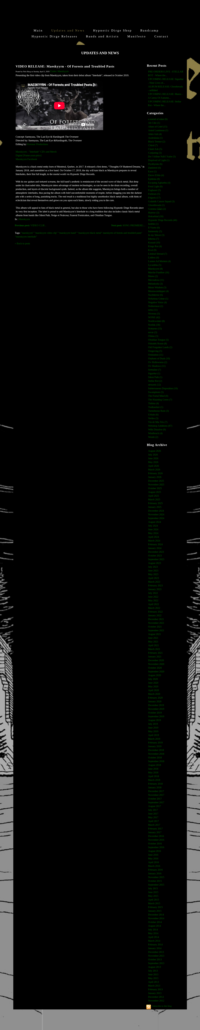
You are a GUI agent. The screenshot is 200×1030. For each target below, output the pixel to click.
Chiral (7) (153, 145)
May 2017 (153, 817)
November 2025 (156, 484)
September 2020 (156, 671)
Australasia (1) (155, 138)
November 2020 (156, 664)
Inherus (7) (153, 238)
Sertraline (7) (154, 369)
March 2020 (154, 694)
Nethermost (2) (155, 306)
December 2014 (156, 914)
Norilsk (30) (154, 324)
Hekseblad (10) (155, 216)
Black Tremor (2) (156, 141)
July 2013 (153, 970)
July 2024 (153, 525)
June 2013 (153, 974)
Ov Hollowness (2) (157, 362)
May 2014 (153, 933)
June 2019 (153, 727)
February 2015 (155, 907)
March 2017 (154, 825)
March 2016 (154, 866)
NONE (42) (154, 317)
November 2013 (156, 955)
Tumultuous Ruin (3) (158, 411)
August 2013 (154, 967)
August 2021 (154, 634)
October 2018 (155, 757)
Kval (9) (152, 250)
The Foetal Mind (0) (158, 396)
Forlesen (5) (154, 194)
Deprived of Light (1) (158, 160)
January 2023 (154, 589)
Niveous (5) (154, 313)
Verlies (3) (153, 418)
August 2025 (154, 492)
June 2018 (153, 768)
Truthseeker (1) (155, 407)
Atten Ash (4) (155, 134)
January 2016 (154, 873)
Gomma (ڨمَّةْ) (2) (157, 209)
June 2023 (153, 570)
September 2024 (156, 518)
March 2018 (154, 780)
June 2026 (153, 458)
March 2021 (154, 649)
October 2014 (155, 922)
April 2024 (153, 537)
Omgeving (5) (155, 351)
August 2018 (154, 765)
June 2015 (153, 892)
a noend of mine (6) (158, 119)
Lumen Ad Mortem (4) (159, 261)
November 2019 (156, 709)
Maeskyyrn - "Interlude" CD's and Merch (36, 151)
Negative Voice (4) (157, 302)
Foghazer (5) (154, 190)
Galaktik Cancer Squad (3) (161, 201)
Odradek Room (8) (157, 343)
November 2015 (156, 877)
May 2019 (153, 731)
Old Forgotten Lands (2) (160, 347)
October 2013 (155, 959)
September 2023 (156, 559)
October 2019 (155, 712)
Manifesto (136, 36)
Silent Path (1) (155, 377)
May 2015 (153, 896)
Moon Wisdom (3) (157, 287)
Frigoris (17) (154, 197)
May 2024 (153, 533)
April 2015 (153, 899)
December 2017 (156, 791)
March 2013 (154, 985)
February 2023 (155, 585)
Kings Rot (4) (155, 246)
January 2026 (154, 477)
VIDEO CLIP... (30, 225)
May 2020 (153, 686)
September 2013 (156, 963)
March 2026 (154, 469)
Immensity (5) (155, 231)
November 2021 (156, 623)
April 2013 (153, 982)
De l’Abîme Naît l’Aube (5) (162, 156)
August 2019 (154, 720)
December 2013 (156, 952)
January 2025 (154, 507)
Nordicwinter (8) (156, 321)
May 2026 (153, 462)
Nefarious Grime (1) (158, 298)
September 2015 (156, 884)
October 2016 (155, 843)
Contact (161, 36)
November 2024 (156, 514)
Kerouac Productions (38, 144)
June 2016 (153, 854)
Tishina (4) (153, 403)
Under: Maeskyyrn (59, 71)
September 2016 (156, 847)
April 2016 (153, 862)
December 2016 (156, 836)
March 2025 (154, 499)
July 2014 (153, 929)
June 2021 (153, 638)
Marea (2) (153, 276)
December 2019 (156, 705)
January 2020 (154, 701)
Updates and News (68, 30)
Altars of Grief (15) (157, 126)
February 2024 (155, 544)
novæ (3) (152, 332)
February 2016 (155, 869)
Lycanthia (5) (154, 265)
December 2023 (156, 552)
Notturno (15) (155, 328)
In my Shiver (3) (156, 235)
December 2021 (156, 619)
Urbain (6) (153, 414)
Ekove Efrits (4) (156, 175)
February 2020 (155, 697)
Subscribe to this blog (162, 1006)
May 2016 (153, 858)
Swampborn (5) (156, 392)
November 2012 (156, 1000)
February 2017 (155, 828)
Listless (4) (153, 257)
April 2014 (153, 937)
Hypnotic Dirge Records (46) (162, 220)
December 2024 (156, 510)
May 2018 (153, 772)
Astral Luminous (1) (158, 130)
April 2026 (153, 466)
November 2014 (156, 918)
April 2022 (153, 604)
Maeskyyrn (24, 219)
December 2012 (156, 997)
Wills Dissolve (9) (157, 429)
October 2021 (155, 626)
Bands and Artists (102, 36)
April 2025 (153, 495)
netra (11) (153, 310)
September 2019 (156, 716)
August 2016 (154, 851)
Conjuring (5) (155, 152)
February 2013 (155, 989)
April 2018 (153, 776)
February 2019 (155, 742)
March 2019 (154, 739)
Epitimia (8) (154, 179)
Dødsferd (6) (154, 167)
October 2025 (155, 488)
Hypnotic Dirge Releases (55, 36)
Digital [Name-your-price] (28, 155)
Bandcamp (149, 30)
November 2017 (156, 795)
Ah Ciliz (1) (154, 123)
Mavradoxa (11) (156, 280)
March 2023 (154, 581)
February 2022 (155, 611)
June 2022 (153, 596)
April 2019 (153, 735)
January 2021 (154, 656)
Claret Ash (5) (155, 149)
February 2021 (155, 653)
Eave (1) (152, 171)
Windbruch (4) (155, 433)
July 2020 (153, 679)
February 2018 (155, 783)
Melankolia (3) (155, 283)
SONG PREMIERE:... (128, 225)
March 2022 (154, 608)
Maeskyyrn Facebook (26, 159)
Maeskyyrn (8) (155, 268)
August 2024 (154, 522)
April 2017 (153, 821)
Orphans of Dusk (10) (159, 358)
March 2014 (154, 940)
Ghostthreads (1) (156, 205)
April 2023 (153, 578)
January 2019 (154, 746)
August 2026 (154, 451)
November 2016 (156, 839)
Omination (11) (155, 354)
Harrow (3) (153, 212)
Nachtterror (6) (155, 295)
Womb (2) (153, 437)
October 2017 (155, 798)
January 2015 (154, 911)
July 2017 (153, 810)
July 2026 (153, 454)
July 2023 (153, 566)
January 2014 (154, 948)
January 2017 (154, 832)
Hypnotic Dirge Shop (112, 30)
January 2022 (154, 615)
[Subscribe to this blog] (148, 1006)
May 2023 (153, 574)
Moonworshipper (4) (158, 291)
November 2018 (156, 753)
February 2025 (155, 503)
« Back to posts (22, 243)
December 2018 (156, 750)
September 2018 (156, 761)
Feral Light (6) (155, 186)
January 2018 (154, 787)
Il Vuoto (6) (154, 227)
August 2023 (154, 563)
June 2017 (153, 813)
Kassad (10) (154, 242)
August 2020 (154, 675)
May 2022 (153, 600)
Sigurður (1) (154, 373)
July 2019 (153, 724)
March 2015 (154, 903)
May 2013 (153, 978)
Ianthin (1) (153, 224)
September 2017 (156, 802)
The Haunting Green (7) (160, 399)
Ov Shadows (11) (156, 366)
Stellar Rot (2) (155, 381)
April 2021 (153, 645)
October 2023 (155, 555)
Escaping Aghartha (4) (159, 182)
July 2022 (153, 593)
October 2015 (155, 881)
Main (38, 30)
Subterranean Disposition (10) (163, 388)
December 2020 (156, 660)
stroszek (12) (154, 384)
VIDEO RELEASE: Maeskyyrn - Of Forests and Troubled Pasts (65, 66)
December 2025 (156, 480)
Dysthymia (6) (155, 164)
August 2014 (154, 926)
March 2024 (154, 540)
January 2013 (154, 993)
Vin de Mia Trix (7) (157, 422)
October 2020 (155, 667)
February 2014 (155, 944)
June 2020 (153, 682)
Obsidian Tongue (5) (158, 339)
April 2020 (153, 690)
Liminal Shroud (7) (157, 253)
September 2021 (156, 630)
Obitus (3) (153, 336)
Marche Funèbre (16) (158, 272)
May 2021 (153, 641)
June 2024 (153, 529)
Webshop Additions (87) (160, 425)
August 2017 (154, 806)
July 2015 (153, 888)
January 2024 (154, 548)
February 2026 (155, 473)
